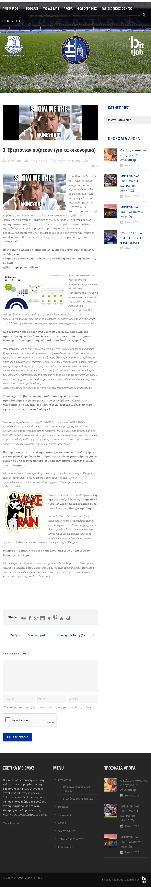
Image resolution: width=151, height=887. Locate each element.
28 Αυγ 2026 (132, 248)
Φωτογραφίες (87, 8)
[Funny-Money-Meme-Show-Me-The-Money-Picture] (50, 122)
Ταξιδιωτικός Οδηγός (117, 8)
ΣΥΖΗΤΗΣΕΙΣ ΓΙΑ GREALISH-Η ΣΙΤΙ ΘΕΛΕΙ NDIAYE (131, 237)
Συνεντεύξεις (63, 161)
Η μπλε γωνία (80, 161)
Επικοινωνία (11, 21)
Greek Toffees (38, 161)
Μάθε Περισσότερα (14, 823)
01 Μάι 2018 (14, 161)
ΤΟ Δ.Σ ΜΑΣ (51, 8)
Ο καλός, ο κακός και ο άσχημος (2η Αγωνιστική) (133, 155)
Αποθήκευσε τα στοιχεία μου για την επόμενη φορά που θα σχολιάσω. (49, 707)
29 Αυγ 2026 (132, 196)
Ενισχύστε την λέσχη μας (78, 798)
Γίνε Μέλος (10, 8)
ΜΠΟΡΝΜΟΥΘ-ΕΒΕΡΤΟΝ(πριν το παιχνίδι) (132, 211)
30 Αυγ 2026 (132, 165)
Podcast (32, 8)
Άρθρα (68, 8)
